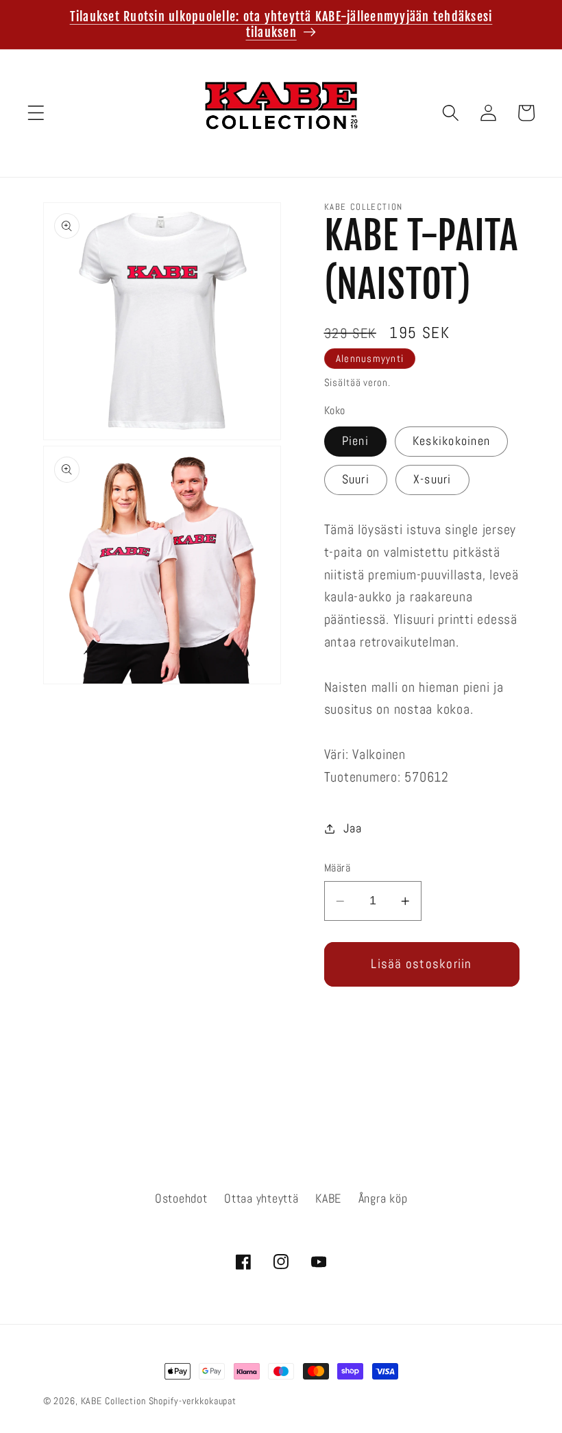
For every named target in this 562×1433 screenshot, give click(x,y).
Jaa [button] (352, 828)
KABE (328, 1198)
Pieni (355, 440)
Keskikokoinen (451, 440)
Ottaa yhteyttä (261, 1198)
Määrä (337, 867)
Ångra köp (383, 1198)
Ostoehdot (181, 1198)
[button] (36, 113)
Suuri (355, 479)
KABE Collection (115, 1401)
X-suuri (432, 479)
